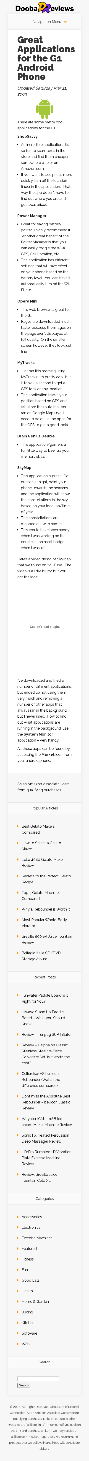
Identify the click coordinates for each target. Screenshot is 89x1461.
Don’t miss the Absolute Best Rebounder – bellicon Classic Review (46, 1102)
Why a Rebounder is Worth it (46, 909)
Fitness (28, 1259)
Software (29, 1333)
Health (27, 1291)
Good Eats (31, 1280)
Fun (25, 1270)
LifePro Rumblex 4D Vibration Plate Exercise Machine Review (46, 1158)
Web (26, 1344)
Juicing (27, 1312)
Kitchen (28, 1323)
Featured (29, 1248)
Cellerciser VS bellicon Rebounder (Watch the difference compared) (41, 1079)
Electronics (31, 1227)
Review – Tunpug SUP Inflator (47, 1034)
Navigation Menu (47, 22)
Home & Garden (35, 1301)
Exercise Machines (37, 1238)
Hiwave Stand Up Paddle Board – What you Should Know (43, 1018)
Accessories (32, 1217)
